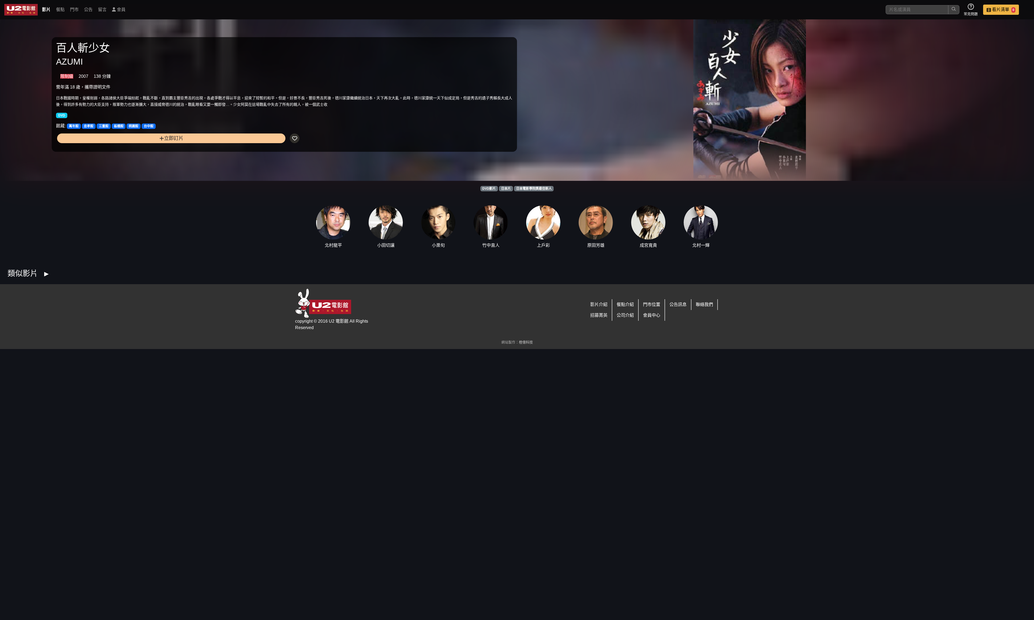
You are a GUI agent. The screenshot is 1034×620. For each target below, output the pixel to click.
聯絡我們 (704, 304)
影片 (46, 9)
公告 (88, 9)
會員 (120, 9)
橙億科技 (526, 342)
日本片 (506, 189)
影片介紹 (598, 304)
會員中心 (651, 315)
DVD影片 (489, 189)
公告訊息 (678, 304)
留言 (102, 9)
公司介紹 (625, 315)
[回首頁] (21, 10)
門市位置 (651, 304)
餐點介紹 (625, 304)
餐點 (60, 9)
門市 (74, 9)
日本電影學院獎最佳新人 (534, 189)
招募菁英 (598, 315)
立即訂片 (173, 138)
